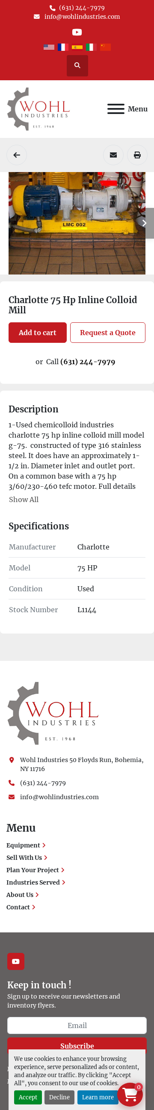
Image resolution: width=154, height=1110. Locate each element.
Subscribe (77, 1046)
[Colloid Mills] (16, 155)
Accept (28, 1097)
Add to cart (37, 332)
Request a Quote (108, 332)
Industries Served (33, 882)
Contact (18, 907)
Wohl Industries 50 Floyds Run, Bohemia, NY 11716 (82, 764)
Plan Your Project (32, 870)
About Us (19, 895)
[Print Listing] (137, 155)
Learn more (98, 1097)
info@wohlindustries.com (81, 16)
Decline (59, 1097)
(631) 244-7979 (82, 8)
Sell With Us (24, 858)
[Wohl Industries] (53, 713)
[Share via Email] (113, 155)
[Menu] (115, 109)
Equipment (23, 845)
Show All (23, 499)
